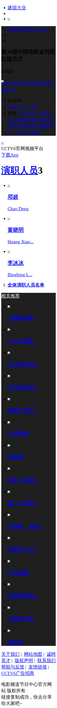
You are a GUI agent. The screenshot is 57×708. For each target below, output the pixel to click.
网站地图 (33, 654)
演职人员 (19, 170)
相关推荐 (10, 295)
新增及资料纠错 (28, 29)
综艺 (33, 106)
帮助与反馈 (12, 666)
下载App (10, 154)
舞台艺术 (17, 106)
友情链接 (37, 666)
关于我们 (10, 654)
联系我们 (46, 660)
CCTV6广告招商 (17, 673)
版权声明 (24, 660)
